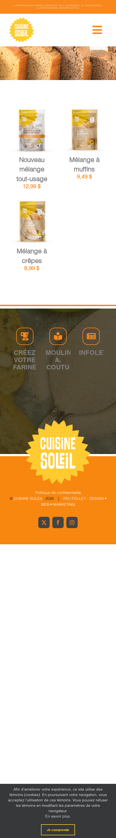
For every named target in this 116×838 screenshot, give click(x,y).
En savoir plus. (58, 816)
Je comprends (58, 830)
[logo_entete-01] (21, 19)
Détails (35, 134)
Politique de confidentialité (58, 492)
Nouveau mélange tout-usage (31, 169)
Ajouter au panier (31, 129)
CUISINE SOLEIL (28, 498)
